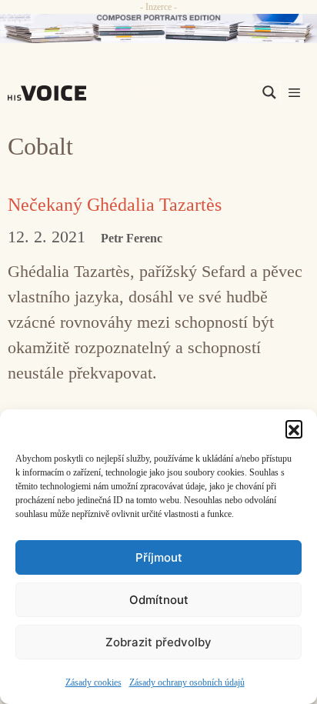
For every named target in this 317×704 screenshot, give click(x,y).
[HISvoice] (51, 93)
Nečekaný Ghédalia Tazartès (115, 205)
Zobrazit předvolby (158, 642)
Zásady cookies (93, 682)
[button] (294, 428)
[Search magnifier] (269, 92)
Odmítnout (159, 599)
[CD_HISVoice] (158, 28)
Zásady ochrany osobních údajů (187, 682)
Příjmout (158, 557)
